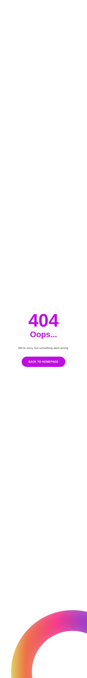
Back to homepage (43, 361)
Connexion (77, 6)
